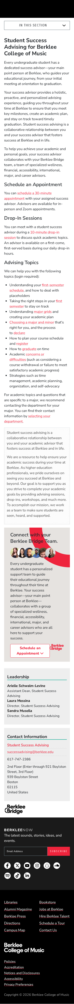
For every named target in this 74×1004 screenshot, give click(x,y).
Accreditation (14, 967)
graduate (29, 348)
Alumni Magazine (18, 909)
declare (19, 332)
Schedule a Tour (52, 923)
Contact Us (48, 930)
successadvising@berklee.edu (30, 752)
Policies (10, 961)
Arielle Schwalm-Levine (26, 685)
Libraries (10, 902)
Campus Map (14, 930)
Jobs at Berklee (51, 909)
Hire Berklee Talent (54, 916)
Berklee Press (15, 916)
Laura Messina (18, 700)
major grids (43, 311)
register (22, 343)
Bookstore (47, 902)
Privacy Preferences (18, 984)
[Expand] (64, 25)
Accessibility (13, 979)
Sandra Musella (19, 710)
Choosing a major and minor (31, 322)
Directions (12, 923)
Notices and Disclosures (22, 973)
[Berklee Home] (37, 948)
